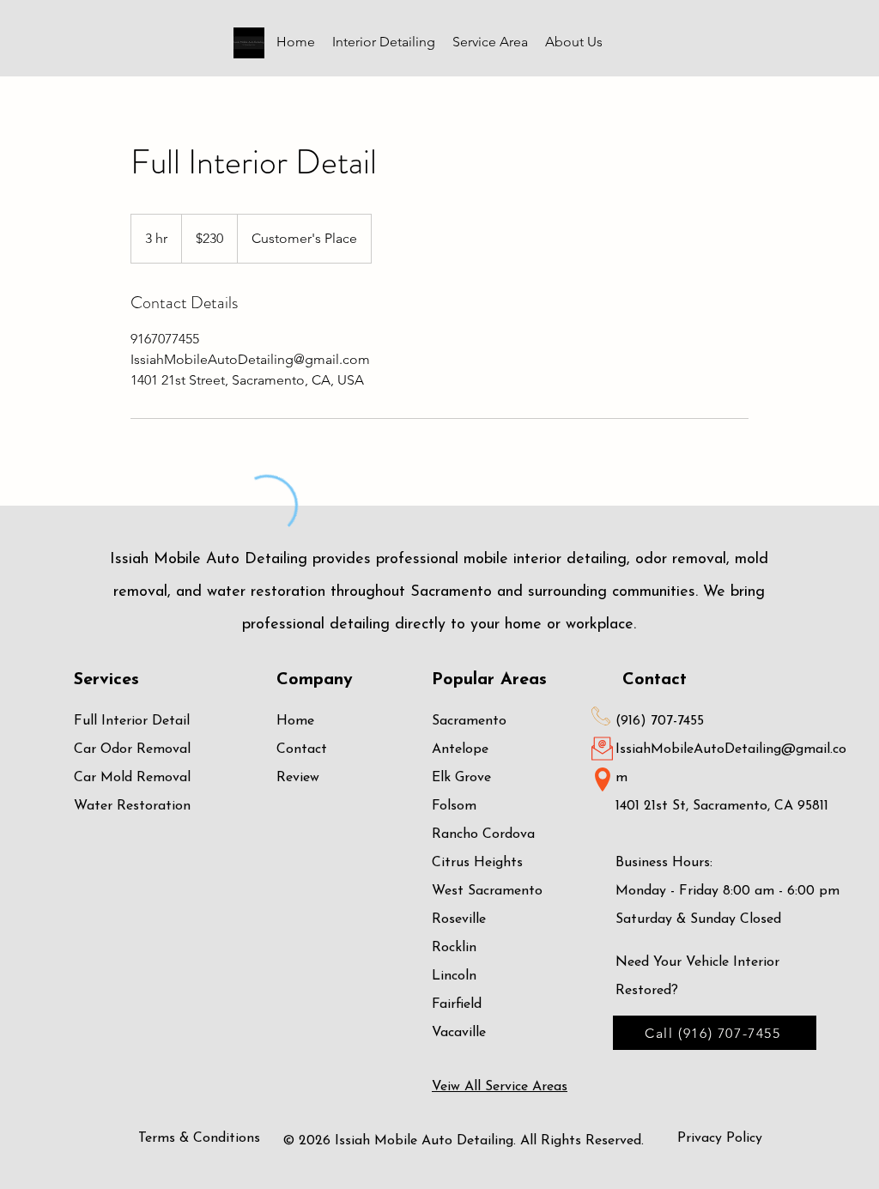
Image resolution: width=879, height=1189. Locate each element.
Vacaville (459, 1033)
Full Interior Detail (132, 721)
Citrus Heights (477, 863)
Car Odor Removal (132, 749)
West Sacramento (487, 891)
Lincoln (454, 976)
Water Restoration (132, 806)
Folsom (454, 806)
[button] (384, 42)
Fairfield (457, 1004)
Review (297, 778)
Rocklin (454, 948)
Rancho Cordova (483, 834)
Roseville (459, 919)
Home (295, 721)
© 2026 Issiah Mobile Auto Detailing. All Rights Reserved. (463, 1141)
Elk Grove (461, 778)
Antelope (460, 749)
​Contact (301, 749)
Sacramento (469, 721)
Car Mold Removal (132, 778)
